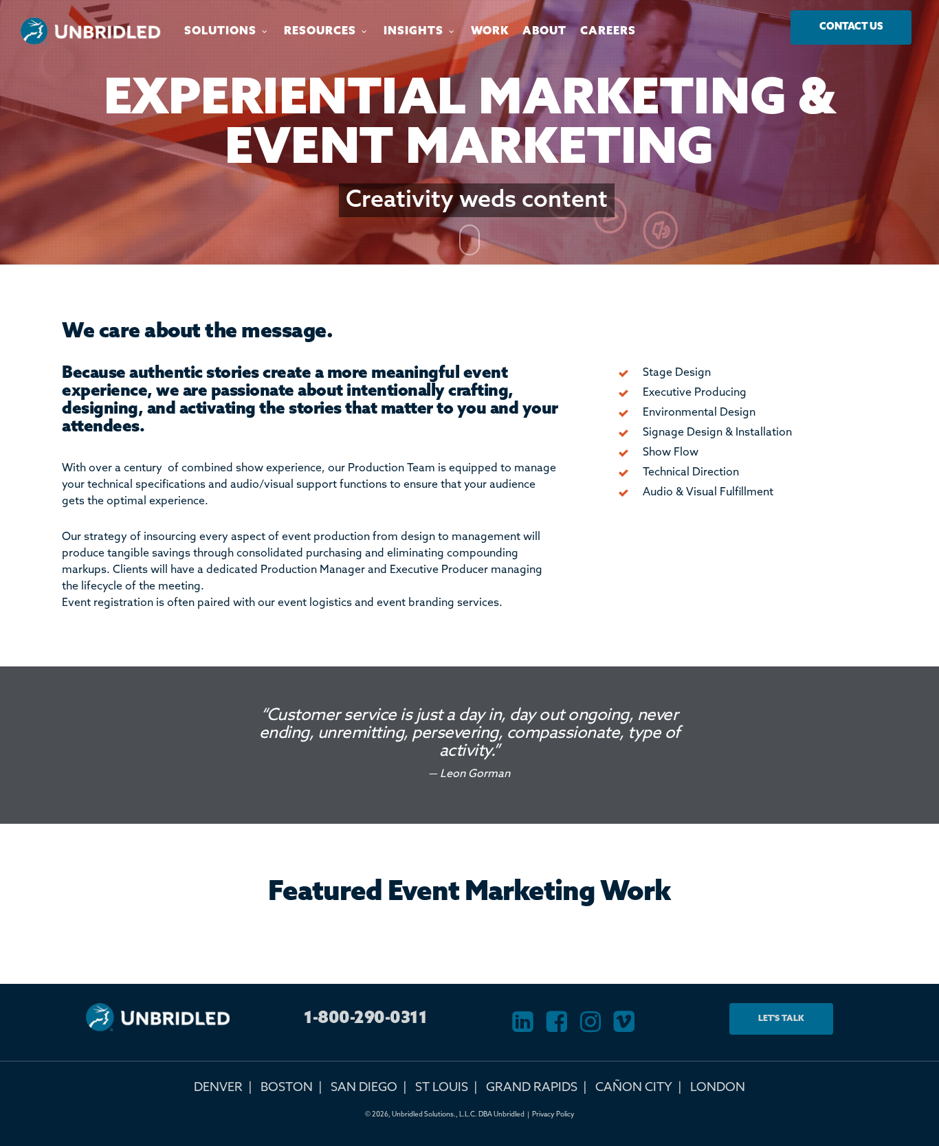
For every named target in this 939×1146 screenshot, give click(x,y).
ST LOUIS (441, 1087)
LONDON (717, 1087)
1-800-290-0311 (365, 1019)
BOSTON (287, 1087)
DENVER (218, 1087)
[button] (851, 27)
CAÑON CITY (633, 1087)
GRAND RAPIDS (531, 1087)
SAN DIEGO (364, 1087)
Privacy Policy (553, 1114)
